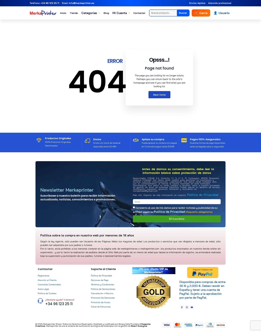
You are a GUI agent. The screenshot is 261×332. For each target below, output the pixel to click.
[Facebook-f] (182, 307)
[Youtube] (192, 307)
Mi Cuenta (121, 13)
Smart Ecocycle (139, 326)
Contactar (139, 12)
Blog (106, 12)
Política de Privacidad (202, 195)
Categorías (90, 13)
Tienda (74, 12)
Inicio (63, 12)
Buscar (183, 12)
